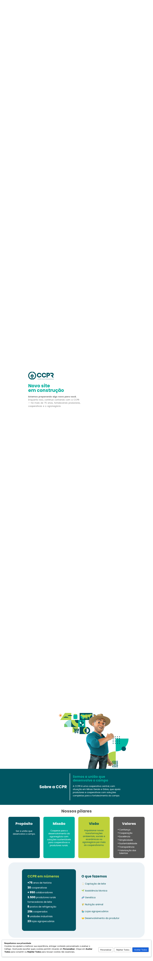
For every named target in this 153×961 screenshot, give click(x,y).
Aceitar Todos (140, 950)
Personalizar (105, 950)
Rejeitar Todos (122, 950)
